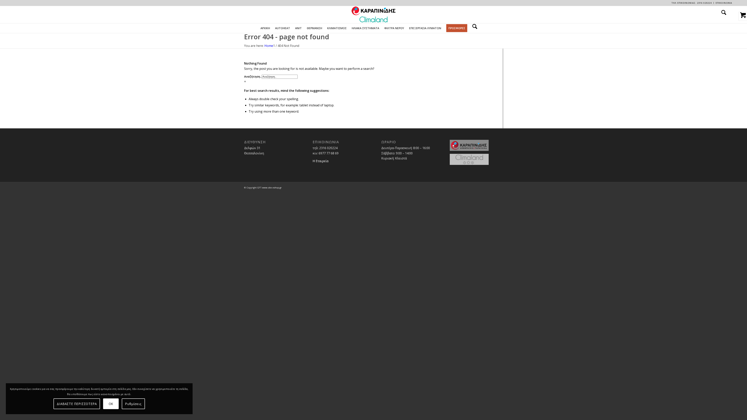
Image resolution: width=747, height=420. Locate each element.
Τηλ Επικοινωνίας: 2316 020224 (691, 2)
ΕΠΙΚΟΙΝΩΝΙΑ (724, 2)
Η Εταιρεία (320, 161)
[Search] (722, 14)
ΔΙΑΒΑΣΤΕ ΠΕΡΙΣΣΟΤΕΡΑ (77, 404)
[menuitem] (691, 3)
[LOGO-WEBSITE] (373, 14)
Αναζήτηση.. (253, 76)
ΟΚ (111, 404)
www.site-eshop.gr (272, 187)
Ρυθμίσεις (133, 404)
